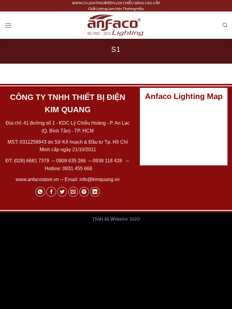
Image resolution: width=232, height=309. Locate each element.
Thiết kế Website (109, 218)
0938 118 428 (107, 160)
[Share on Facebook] (51, 192)
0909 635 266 (71, 160)
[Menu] (8, 25)
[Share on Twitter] (62, 192)
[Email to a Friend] (73, 192)
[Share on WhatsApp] (40, 192)
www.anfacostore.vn (37, 179)
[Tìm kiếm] (225, 25)
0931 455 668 (77, 168)
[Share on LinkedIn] (95, 192)
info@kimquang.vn (99, 179)
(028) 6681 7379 (32, 160)
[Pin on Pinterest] (84, 192)
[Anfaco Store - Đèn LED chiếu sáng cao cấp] (116, 25)
